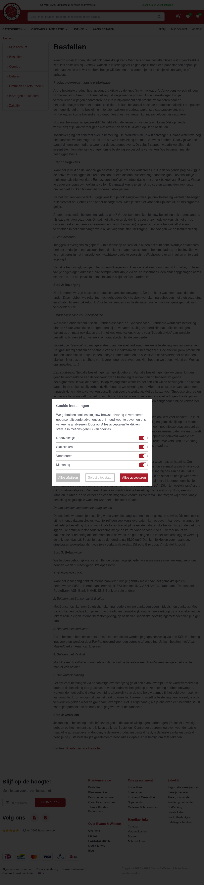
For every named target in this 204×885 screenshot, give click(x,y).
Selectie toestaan (100, 477)
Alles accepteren (134, 477)
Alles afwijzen (68, 477)
